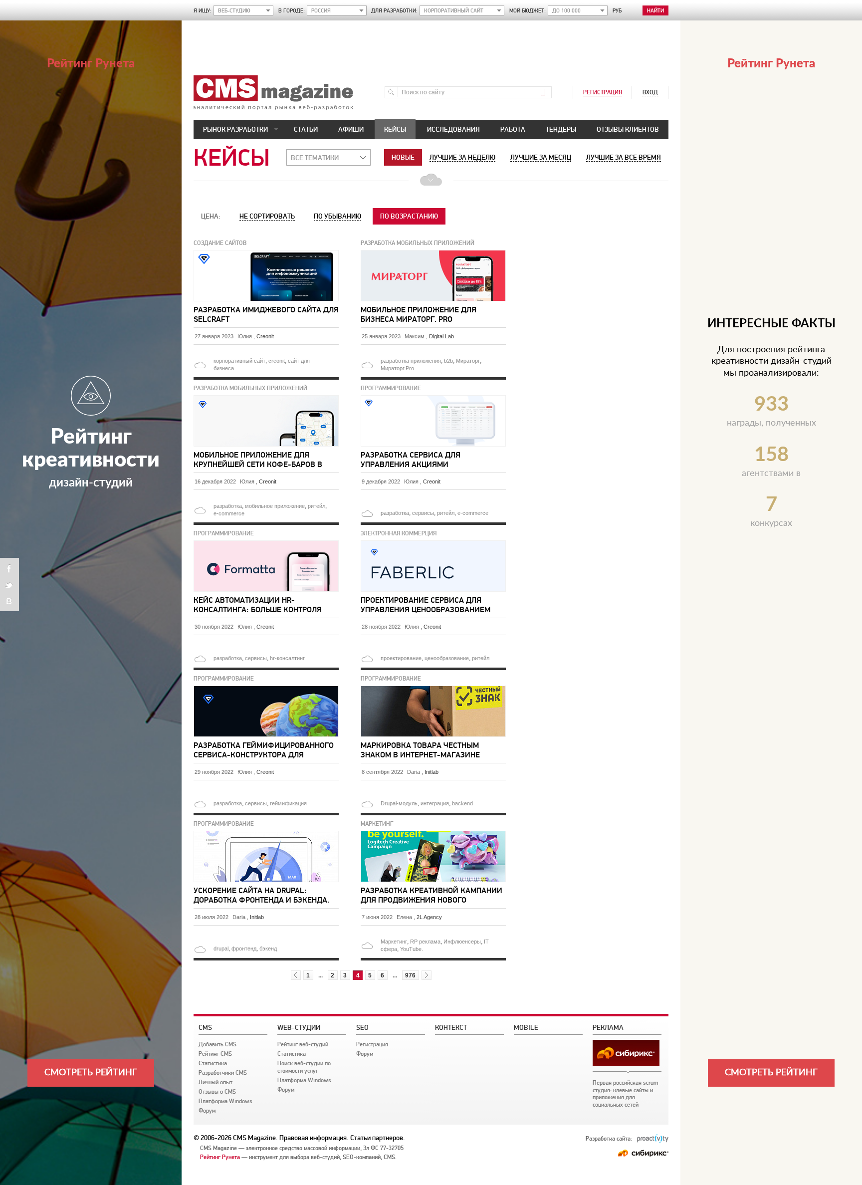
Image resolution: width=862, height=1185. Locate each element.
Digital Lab (441, 336)
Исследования (453, 129)
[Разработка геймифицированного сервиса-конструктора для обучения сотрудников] (266, 689)
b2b (448, 361)
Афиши (351, 129)
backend (462, 803)
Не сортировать (267, 216)
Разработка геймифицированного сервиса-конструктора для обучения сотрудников (264, 749)
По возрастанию (409, 216)
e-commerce (229, 513)
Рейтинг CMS (215, 1053)
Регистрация (372, 1044)
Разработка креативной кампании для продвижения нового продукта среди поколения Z (431, 895)
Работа (512, 129)
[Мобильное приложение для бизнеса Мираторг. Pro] (433, 253)
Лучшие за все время (623, 157)
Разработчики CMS (223, 1072)
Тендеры (561, 129)
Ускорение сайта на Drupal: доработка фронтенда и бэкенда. (261, 895)
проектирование (401, 658)
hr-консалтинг (287, 658)
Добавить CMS (217, 1044)
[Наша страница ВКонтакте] (9, 600)
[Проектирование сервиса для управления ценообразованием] (433, 544)
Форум (207, 1110)
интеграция (435, 803)
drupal (221, 948)
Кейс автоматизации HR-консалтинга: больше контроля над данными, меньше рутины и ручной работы (259, 604)
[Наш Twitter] (9, 584)
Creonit (265, 336)
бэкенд (268, 948)
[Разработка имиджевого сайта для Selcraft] (266, 253)
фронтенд (243, 948)
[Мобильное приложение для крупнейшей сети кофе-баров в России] (266, 399)
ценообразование (447, 658)
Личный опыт (215, 1082)
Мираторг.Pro (397, 368)
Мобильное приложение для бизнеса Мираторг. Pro (418, 314)
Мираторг (468, 361)
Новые (403, 157)
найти (655, 10)
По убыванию (337, 216)
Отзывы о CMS (217, 1091)
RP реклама (425, 942)
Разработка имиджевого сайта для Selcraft (266, 314)
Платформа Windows (225, 1101)
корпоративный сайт (239, 361)
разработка (228, 506)
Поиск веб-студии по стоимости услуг (304, 1067)
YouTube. (411, 949)
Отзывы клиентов (628, 129)
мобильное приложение (275, 506)
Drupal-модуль (399, 803)
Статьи (306, 129)
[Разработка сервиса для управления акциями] (433, 399)
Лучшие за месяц (540, 157)
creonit (276, 361)
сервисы (423, 513)
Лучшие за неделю (462, 157)
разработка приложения (411, 361)
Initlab (431, 772)
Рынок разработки (235, 129)
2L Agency (429, 917)
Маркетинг (394, 942)
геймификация (288, 803)
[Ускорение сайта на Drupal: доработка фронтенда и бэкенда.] (266, 834)
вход (650, 92)
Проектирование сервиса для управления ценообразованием (425, 604)
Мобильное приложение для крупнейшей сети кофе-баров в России (258, 459)
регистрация (602, 92)
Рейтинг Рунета (220, 1157)
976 (410, 975)
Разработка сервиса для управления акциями (410, 459)
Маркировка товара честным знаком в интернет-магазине (420, 749)
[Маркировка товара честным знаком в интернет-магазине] (433, 689)
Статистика (213, 1063)
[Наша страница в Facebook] (9, 569)
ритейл (316, 506)
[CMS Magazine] (273, 108)
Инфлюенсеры (462, 942)
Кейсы (395, 129)
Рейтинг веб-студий (302, 1044)
